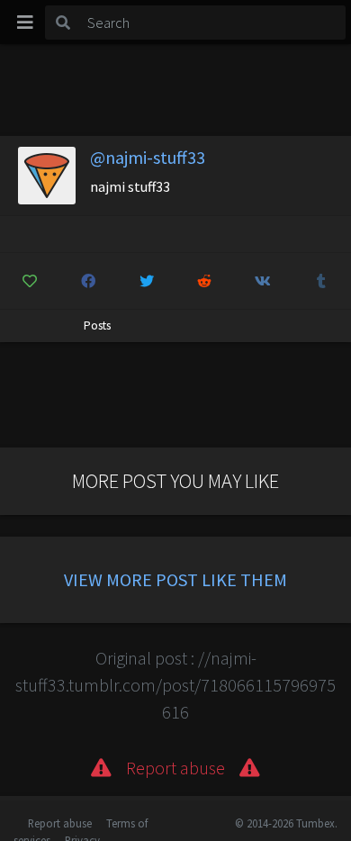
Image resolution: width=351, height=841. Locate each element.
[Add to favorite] (29, 281)
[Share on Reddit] (205, 281)
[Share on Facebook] (88, 281)
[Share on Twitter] (146, 281)
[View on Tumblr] (321, 281)
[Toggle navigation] (25, 22)
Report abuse (60, 823)
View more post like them (175, 579)
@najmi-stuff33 (147, 157)
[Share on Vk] (262, 281)
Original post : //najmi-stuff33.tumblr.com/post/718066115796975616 (175, 685)
